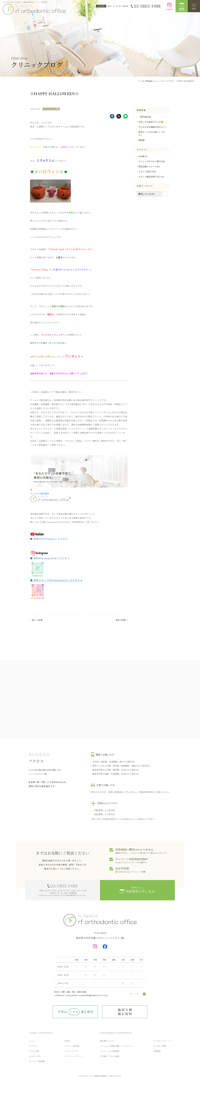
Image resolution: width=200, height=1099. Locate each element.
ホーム (31, 1041)
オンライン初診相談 (37, 1061)
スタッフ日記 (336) (147, 171)
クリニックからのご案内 (51, 109)
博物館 (141, 140)
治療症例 (157, 1051)
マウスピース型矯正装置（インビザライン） (117, 1046)
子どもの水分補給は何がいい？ (152, 127)
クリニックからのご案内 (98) (151, 161)
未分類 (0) (142, 156)
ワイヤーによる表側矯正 (109, 1051)
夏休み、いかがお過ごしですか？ (151, 134)
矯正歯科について (107, 1041)
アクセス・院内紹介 (72, 1046)
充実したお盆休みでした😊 (150, 121)
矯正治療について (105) (149, 166)
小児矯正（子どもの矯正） (110, 1056)
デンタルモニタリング (162, 1041)
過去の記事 (121, 620)
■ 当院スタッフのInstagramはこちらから (55, 580)
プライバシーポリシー (73, 1056)
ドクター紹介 (34, 1051)
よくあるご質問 (159, 1046)
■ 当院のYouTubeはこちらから (49, 538)
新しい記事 (37, 620)
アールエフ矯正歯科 (39, 493)
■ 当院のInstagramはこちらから (50, 558)
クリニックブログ (71, 1051)
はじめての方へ (35, 1056)
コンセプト (33, 1046)
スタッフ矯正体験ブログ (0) (151, 176)
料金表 (67, 1041)
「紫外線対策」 (145, 116)
